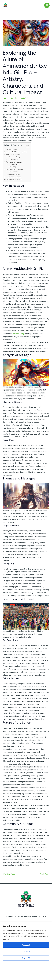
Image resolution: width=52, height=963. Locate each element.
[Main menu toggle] (47, 5)
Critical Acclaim (14, 174)
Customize (26, 951)
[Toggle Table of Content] (26, 146)
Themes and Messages (14, 162)
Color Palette (13, 159)
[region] (26, 942)
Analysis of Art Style (13, 154)
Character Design (14, 157)
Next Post (45, 874)
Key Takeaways (11, 149)
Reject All (26, 958)
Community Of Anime (13, 179)
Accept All (26, 945)
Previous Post (8, 874)
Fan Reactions (13, 172)
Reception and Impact (14, 169)
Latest (6, 98)
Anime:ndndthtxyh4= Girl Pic (16, 152)
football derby (18, 334)
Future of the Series (13, 177)
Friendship (12, 167)
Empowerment (14, 164)
